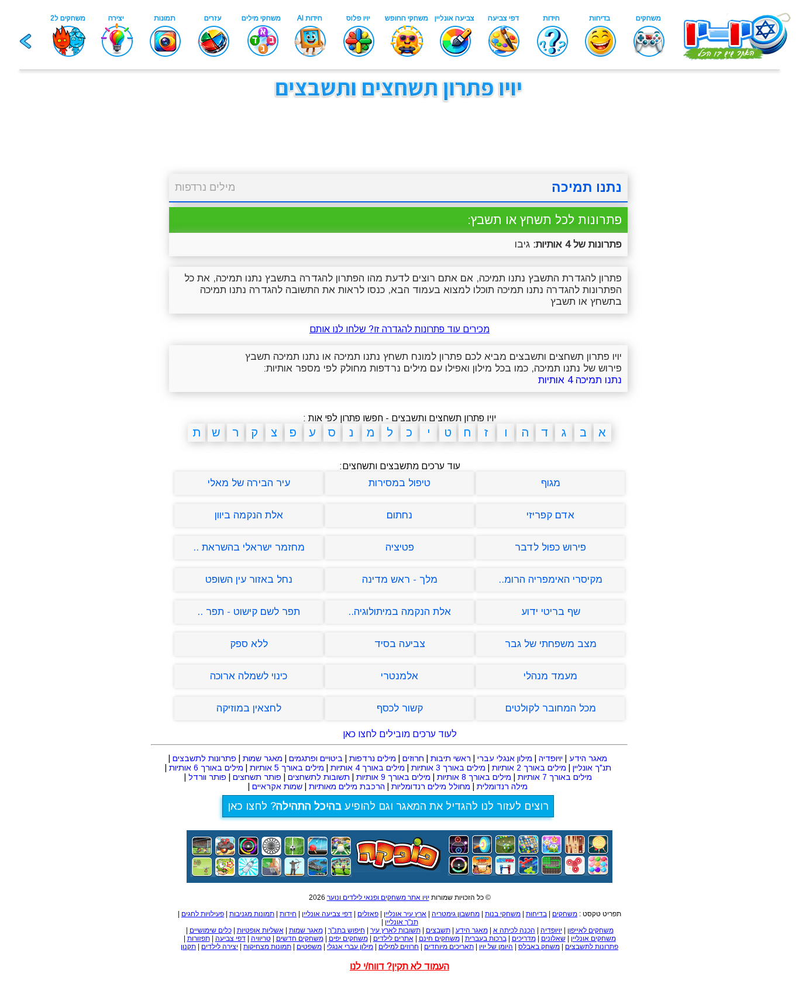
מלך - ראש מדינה (400, 579)
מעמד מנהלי (550, 676)
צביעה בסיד (399, 643)
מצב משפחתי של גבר (551, 643)
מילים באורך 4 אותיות (367, 767)
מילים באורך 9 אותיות (393, 777)
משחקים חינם (439, 938)
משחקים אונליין (593, 938)
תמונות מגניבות (251, 914)
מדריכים (524, 938)
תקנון (188, 947)
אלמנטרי (399, 676)
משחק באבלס (539, 947)
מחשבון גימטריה (456, 914)
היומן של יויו (496, 947)
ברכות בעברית (486, 938)
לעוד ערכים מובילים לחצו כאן (400, 734)
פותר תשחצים (257, 777)
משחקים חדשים (299, 938)
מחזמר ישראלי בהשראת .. (249, 547)
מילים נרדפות (205, 187)
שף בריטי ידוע (550, 611)
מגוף (550, 483)
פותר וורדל (207, 777)
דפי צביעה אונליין (327, 914)
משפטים (309, 947)
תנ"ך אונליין (592, 767)
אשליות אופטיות (260, 930)
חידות (288, 914)
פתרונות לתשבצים (204, 758)
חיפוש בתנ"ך (346, 930)
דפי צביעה (230, 938)
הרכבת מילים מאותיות (347, 786)
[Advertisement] (107, 285)
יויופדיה (551, 758)
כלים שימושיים (211, 930)
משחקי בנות (503, 914)
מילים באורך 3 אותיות (448, 767)
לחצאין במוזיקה (248, 708)
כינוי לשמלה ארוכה (248, 676)
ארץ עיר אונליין (405, 914)
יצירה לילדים (219, 947)
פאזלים (367, 914)
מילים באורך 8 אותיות (474, 777)
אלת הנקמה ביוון (249, 515)
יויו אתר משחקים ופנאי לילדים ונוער (378, 897)
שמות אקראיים (277, 786)
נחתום (399, 515)
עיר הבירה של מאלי (249, 483)
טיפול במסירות (399, 483)
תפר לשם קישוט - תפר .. (248, 611)
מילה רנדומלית (502, 786)
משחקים (564, 914)
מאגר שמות (263, 758)
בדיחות (536, 914)
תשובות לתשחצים (319, 777)
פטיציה (399, 547)
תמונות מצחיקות (267, 947)
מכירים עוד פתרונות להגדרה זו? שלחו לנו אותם (399, 329)
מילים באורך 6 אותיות (206, 767)
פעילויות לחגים (202, 914)
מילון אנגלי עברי (504, 758)
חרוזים (413, 758)
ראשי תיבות (451, 758)
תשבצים (438, 930)
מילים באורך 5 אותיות (287, 767)
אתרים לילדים (393, 938)
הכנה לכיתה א (514, 930)
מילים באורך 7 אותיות (555, 777)
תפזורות (198, 938)
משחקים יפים (348, 938)
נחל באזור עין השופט (248, 579)
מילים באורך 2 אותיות (529, 767)
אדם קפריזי (550, 515)
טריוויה (261, 938)
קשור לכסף (400, 708)
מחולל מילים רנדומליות (430, 786)
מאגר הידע (588, 758)
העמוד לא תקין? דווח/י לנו (399, 966)
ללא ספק (249, 643)
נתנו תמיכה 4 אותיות (580, 380)
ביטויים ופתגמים (316, 758)
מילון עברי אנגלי (350, 947)
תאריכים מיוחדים (449, 947)
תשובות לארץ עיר (395, 930)
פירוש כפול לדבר (550, 547)
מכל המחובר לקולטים (550, 708)
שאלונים (553, 938)
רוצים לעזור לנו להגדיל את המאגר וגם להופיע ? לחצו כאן (388, 806)
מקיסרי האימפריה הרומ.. (550, 579)
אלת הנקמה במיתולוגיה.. (399, 611)
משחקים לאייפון (590, 930)
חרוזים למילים (398, 947)
